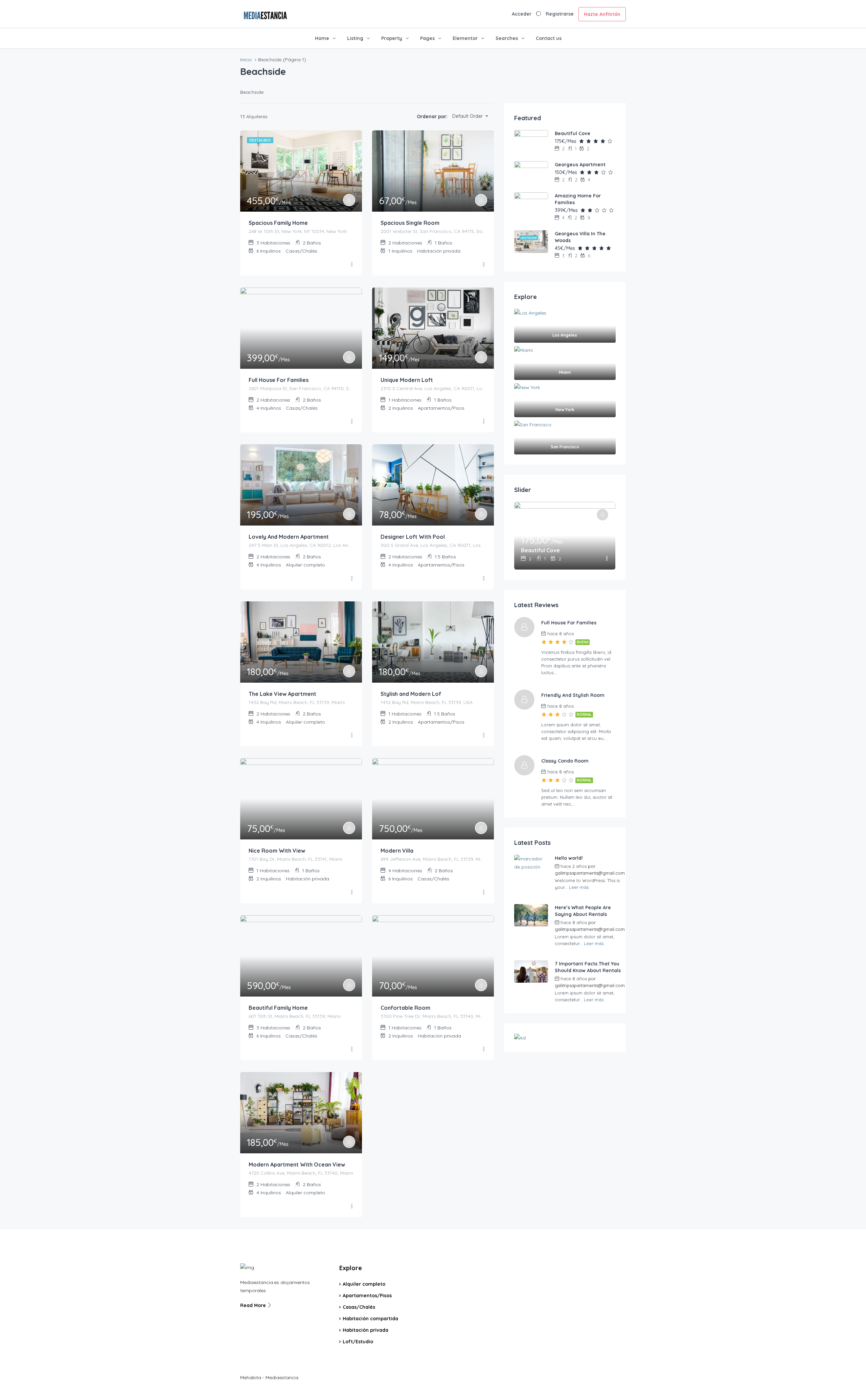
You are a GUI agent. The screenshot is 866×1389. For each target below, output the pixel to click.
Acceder (521, 14)
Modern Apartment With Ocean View (297, 1164)
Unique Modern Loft (407, 380)
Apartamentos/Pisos (367, 1295)
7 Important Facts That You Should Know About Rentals (588, 967)
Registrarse (560, 14)
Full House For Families (279, 380)
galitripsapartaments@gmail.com (590, 873)
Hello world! (569, 858)
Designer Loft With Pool (413, 536)
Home (322, 38)
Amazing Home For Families (578, 199)
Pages (427, 38)
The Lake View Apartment (282, 693)
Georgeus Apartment (580, 165)
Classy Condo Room (565, 761)
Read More (253, 1305)
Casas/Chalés (359, 1307)
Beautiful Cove (572, 133)
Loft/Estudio (358, 1342)
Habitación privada (365, 1330)
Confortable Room (405, 1007)
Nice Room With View (277, 850)
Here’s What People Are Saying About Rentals (583, 910)
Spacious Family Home (278, 222)
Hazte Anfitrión (602, 14)
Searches (507, 38)
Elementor (465, 38)
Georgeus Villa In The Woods (580, 237)
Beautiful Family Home (278, 1007)
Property (391, 38)
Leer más (579, 887)
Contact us (549, 38)
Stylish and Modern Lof (411, 693)
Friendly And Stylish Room (573, 695)
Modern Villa (397, 850)
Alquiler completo (364, 1284)
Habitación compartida (370, 1319)
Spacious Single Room (410, 222)
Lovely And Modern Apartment (289, 536)
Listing (355, 38)
